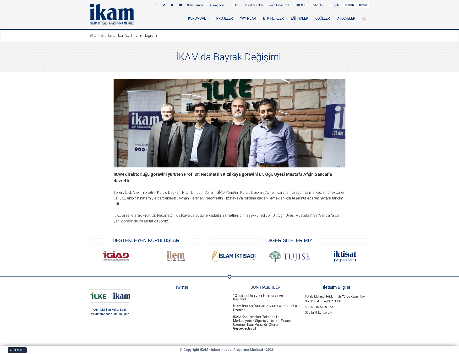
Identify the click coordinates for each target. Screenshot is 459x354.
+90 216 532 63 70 (320, 307)
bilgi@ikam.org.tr (320, 312)
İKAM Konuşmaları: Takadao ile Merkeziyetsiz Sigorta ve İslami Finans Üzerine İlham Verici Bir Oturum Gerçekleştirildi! (262, 322)
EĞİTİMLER (299, 18)
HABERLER (301, 5)
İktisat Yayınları (254, 5)
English (349, 4)
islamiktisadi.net (279, 5)
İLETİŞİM (334, 5)
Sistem (17, 350)
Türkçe (363, 4)
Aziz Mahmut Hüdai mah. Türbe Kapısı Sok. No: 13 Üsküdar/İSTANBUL (335, 299)
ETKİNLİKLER (273, 18)
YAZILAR (318, 5)
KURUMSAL (197, 18)
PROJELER (224, 18)
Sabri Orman (195, 5)
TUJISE (235, 5)
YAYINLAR (248, 18)
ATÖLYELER (346, 18)
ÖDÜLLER (322, 18)
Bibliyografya (216, 5)
